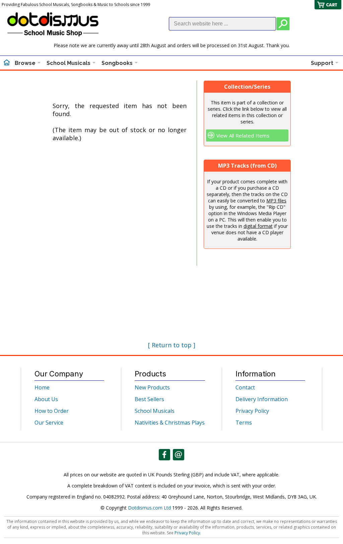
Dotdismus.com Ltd (149, 508)
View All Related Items (242, 135)
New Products (152, 387)
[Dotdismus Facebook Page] (164, 454)
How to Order (52, 411)
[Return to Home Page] (6, 63)
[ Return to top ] (171, 345)
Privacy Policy (252, 411)
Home (42, 387)
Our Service (49, 422)
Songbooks (117, 63)
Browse (25, 63)
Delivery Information (261, 399)
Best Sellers (149, 399)
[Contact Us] (178, 454)
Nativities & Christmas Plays (170, 422)
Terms (243, 422)
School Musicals (68, 63)
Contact (245, 387)
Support (322, 63)
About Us (46, 399)
